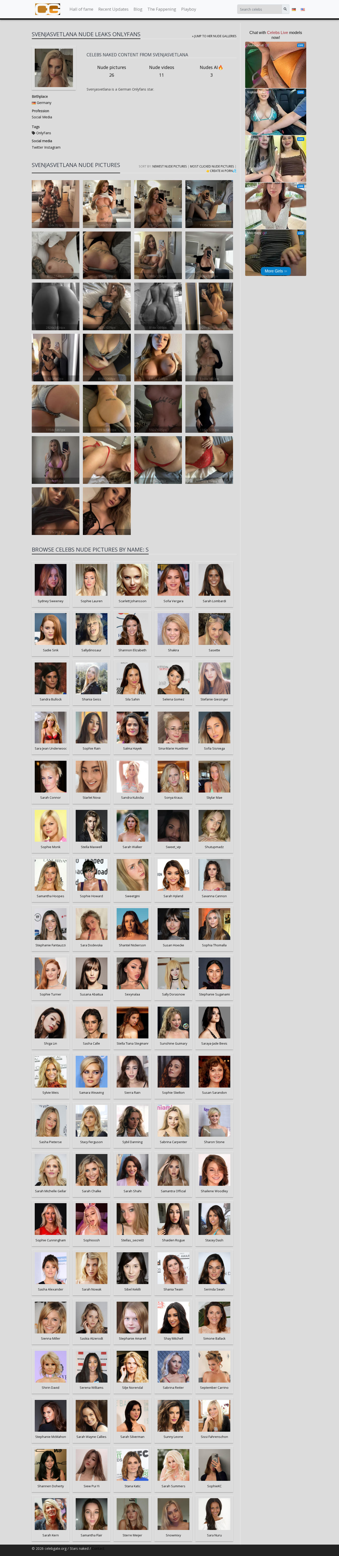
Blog (138, 9)
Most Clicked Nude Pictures (212, 166)
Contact (98, 1548)
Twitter (37, 147)
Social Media (42, 117)
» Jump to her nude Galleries (214, 36)
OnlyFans (43, 133)
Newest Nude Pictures (169, 166)
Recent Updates (113, 9)
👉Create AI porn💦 (221, 171)
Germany (44, 102)
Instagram (52, 147)
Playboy (188, 9)
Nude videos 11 (161, 71)
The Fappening (161, 9)
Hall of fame (81, 9)
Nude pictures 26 (111, 71)
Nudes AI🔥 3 (211, 71)
